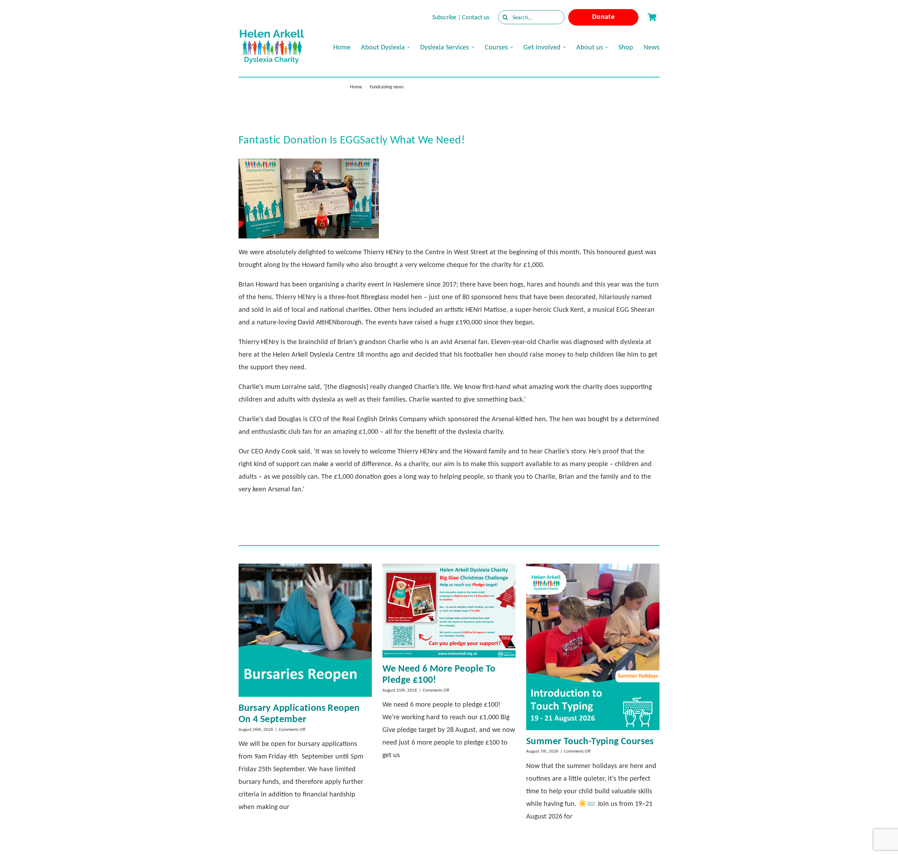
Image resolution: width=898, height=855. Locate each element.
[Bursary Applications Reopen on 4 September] (305, 630)
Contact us (475, 17)
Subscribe (444, 17)
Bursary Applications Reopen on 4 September (299, 713)
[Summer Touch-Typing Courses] (592, 647)
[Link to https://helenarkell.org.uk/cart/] (651, 17)
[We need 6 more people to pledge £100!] (449, 611)
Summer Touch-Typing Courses (590, 741)
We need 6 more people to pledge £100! (439, 674)
